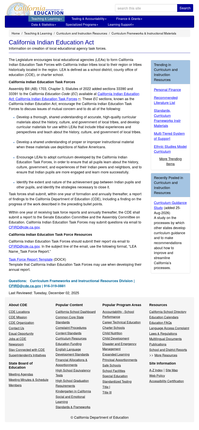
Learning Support (120, 24)
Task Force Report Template (37, 259)
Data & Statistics (42, 24)
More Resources (165, 355)
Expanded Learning (116, 354)
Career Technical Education (121, 322)
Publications (157, 344)
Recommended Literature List (166, 100)
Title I (106, 387)
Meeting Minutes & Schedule (28, 379)
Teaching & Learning (45, 18)
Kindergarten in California (73, 391)
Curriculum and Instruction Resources (81, 33)
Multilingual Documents (165, 338)
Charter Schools (113, 327)
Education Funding (69, 344)
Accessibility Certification (166, 381)
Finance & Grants (128, 18)
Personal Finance (167, 89)
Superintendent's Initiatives (27, 355)
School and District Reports (168, 349)
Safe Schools (111, 365)
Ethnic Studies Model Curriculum (170, 149)
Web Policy (157, 375)
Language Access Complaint (169, 328)
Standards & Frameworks (73, 407)
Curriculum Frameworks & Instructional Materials (144, 33)
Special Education (115, 376)
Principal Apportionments (119, 360)
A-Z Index (156, 370)
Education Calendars (163, 317)
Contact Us (16, 328)
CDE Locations (19, 311)
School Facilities (113, 370)
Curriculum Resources (71, 338)
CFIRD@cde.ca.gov (24, 227)
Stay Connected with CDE (27, 349)
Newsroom (16, 344)
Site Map (172, 370)
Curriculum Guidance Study (170, 205)
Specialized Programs (81, 24)
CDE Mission (18, 317)
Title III (107, 392)
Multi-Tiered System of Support (169, 136)
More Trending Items (170, 161)
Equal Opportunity (21, 333)
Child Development (115, 338)
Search (185, 7)
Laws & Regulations (163, 333)
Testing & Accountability (88, 18)
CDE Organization (21, 322)
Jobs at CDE (17, 338)
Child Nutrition (112, 333)
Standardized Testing (117, 381)
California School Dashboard (76, 311)
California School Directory (167, 311)
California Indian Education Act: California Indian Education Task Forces (74, 96)
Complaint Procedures (71, 327)
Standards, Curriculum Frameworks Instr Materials (167, 118)
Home (16, 33)
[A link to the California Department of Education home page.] (34, 9)
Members (15, 385)
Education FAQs (160, 322)
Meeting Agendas (21, 374)
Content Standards (68, 333)
